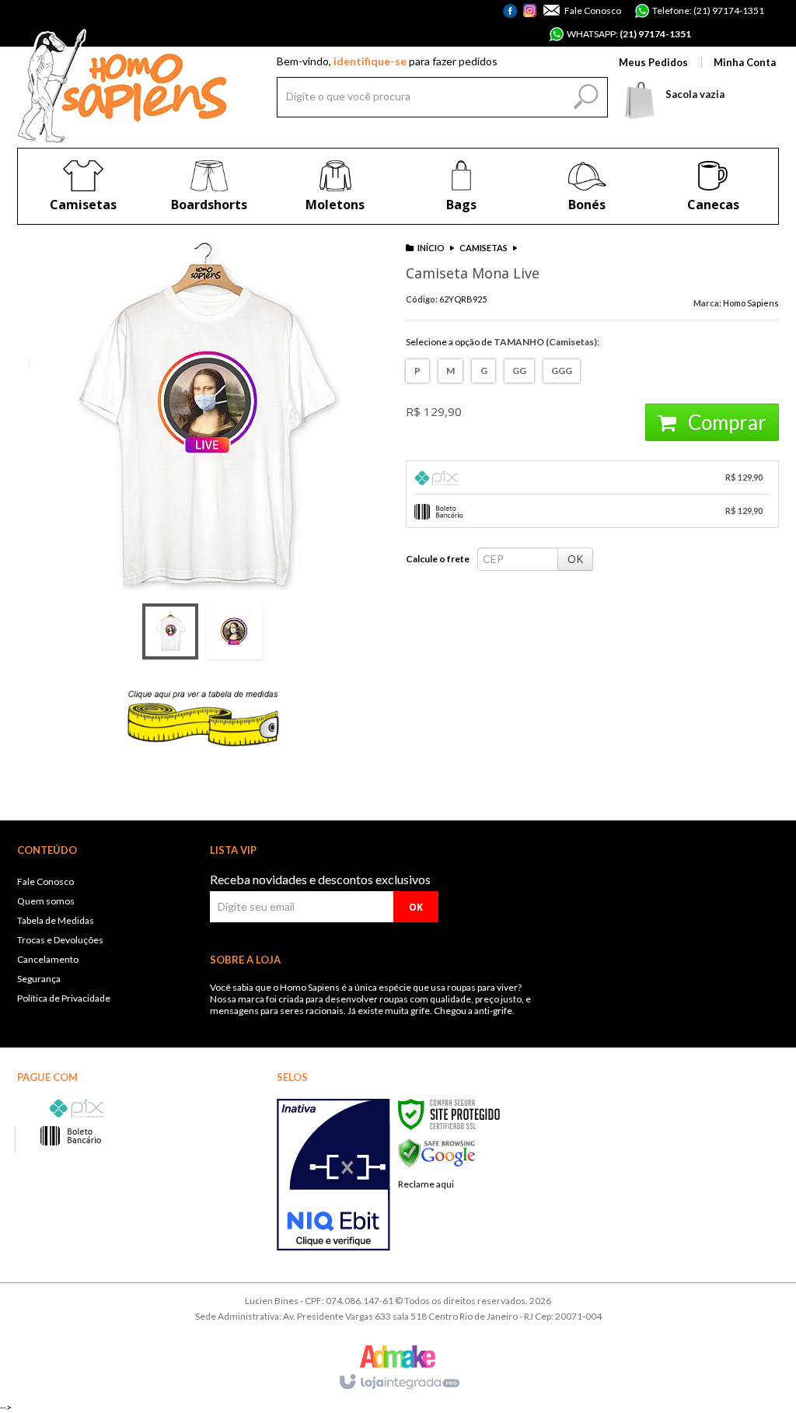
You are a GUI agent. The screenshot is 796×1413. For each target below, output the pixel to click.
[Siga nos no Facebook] (512, 20)
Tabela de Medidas (55, 920)
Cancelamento (48, 959)
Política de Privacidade (63, 998)
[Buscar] (583, 93)
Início (431, 248)
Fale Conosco (592, 10)
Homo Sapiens (751, 303)
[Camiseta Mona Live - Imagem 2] (234, 631)
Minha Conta (745, 62)
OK (575, 558)
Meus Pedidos (653, 62)
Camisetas (483, 248)
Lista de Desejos (355, 682)
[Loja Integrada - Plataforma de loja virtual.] (398, 1382)
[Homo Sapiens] (122, 86)
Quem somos (46, 901)
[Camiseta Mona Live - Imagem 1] (170, 631)
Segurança (39, 979)
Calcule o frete (438, 559)
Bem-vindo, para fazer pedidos (387, 61)
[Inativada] (333, 1175)
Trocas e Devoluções (60, 940)
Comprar (725, 422)
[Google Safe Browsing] (437, 1152)
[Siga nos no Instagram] (530, 12)
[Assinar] (415, 906)
